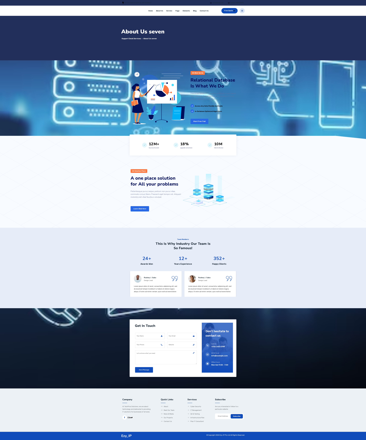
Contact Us (204, 11)
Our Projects (168, 418)
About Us (159, 11)
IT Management (196, 410)
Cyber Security (195, 406)
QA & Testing (195, 414)
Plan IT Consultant (197, 421)
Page (177, 11)
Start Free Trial (199, 121)
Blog (195, 11)
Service (169, 11)
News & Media (169, 414)
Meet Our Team (169, 410)
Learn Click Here (139, 209)
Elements (186, 11)
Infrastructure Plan (197, 418)
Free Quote (228, 11)
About (166, 406)
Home (150, 11)
